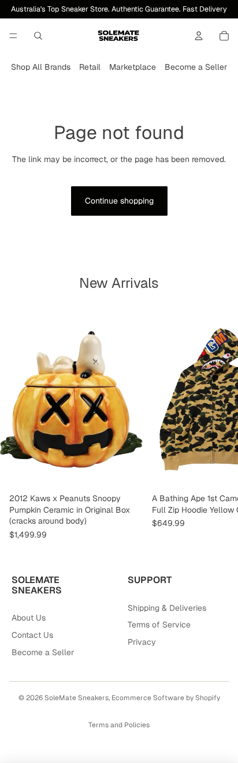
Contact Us (32, 635)
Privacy (142, 642)
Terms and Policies (119, 725)
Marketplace (132, 67)
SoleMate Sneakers (76, 697)
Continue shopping (119, 201)
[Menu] (13, 35)
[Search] (38, 35)
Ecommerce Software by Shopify (165, 697)
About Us (29, 617)
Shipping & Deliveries (167, 608)
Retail (90, 67)
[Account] (198, 35)
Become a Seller (196, 67)
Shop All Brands (40, 67)
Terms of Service (159, 624)
